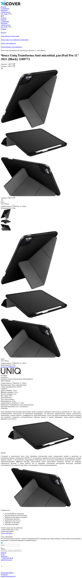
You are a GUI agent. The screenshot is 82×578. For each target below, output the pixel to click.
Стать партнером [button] (6, 533)
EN (2, 14)
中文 (6, 14)
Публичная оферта (7, 573)
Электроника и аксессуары (10, 36)
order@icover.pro (6, 560)
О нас (3, 554)
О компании (5, 8)
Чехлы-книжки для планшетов (11, 47)
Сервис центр (5, 12)
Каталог (3, 7)
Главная (3, 18)
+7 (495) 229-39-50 (7, 558)
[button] (10, 545)
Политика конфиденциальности (8, 575)
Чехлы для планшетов (8, 43)
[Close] (1, 535)
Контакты (4, 10)
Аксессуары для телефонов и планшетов (14, 40)
